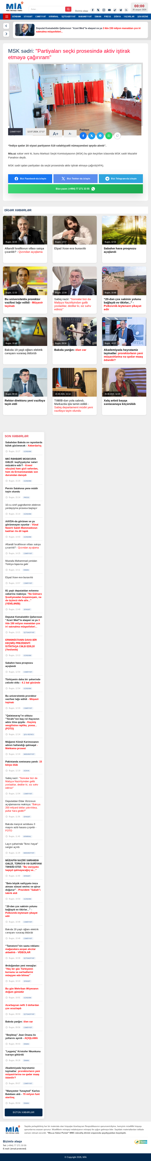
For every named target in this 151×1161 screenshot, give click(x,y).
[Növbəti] (6, 34)
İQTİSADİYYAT (69, 16)
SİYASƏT (28, 16)
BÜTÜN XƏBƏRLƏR (23, 1112)
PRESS (107, 16)
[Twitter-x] (98, 10)
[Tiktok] (115, 10)
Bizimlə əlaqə (81, 11)
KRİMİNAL (54, 16)
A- (70, 133)
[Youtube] (109, 10)
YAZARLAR (129, 16)
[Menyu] (7, 17)
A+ (56, 133)
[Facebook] (92, 10)
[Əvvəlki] (6, 26)
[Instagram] (104, 10)
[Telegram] (120, 10)
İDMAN (98, 16)
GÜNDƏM (16, 16)
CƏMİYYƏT (40, 16)
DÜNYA (117, 16)
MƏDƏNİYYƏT (85, 16)
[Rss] (126, 10)
